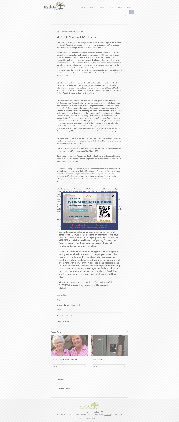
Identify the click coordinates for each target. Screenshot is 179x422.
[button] (113, 196)
